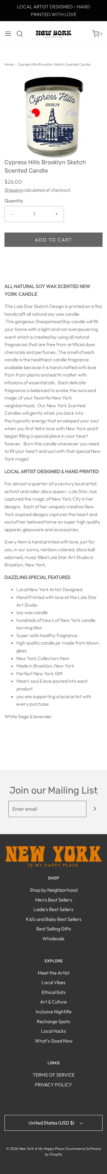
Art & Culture (53, 1002)
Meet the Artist (54, 973)
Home (9, 64)
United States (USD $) (52, 1123)
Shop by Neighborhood (54, 890)
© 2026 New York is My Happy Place (35, 1148)
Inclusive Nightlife (54, 1012)
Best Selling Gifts (53, 929)
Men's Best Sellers (53, 900)
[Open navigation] (8, 34)
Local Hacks (53, 1031)
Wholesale (53, 938)
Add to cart (53, 240)
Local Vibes (53, 982)
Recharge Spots (53, 1021)
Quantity (13, 201)
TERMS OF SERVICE (54, 1075)
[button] (53, 117)
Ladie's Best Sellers (53, 909)
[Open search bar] (22, 34)
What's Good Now (54, 1041)
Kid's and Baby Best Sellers (53, 919)
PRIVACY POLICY (53, 1085)
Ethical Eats (54, 992)
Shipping (13, 190)
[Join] (94, 809)
